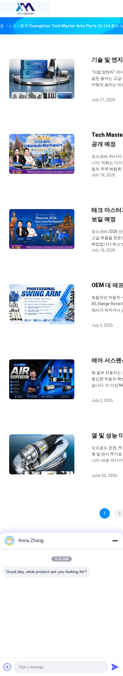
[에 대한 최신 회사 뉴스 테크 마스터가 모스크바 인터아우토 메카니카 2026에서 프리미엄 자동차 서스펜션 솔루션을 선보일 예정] (41, 247)
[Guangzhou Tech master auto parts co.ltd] (25, 8)
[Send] (115, 667)
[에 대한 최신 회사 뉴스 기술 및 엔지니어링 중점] (41, 97)
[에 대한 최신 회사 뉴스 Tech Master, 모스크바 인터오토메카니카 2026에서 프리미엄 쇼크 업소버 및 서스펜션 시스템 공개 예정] (41, 172)
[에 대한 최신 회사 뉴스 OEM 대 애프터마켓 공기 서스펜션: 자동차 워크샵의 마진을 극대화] (41, 322)
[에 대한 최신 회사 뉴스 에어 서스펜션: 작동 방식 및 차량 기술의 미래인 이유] (41, 397)
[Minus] (115, 540)
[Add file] (7, 667)
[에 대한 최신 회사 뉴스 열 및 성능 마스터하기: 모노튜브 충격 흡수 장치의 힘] (41, 473)
